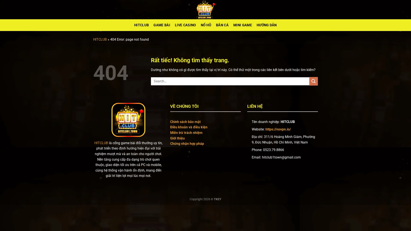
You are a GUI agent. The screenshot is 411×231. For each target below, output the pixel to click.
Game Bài (161, 25)
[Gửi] (313, 81)
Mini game (242, 25)
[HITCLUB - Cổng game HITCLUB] (205, 9)
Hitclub (141, 25)
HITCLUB (100, 39)
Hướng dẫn (267, 25)
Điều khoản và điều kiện (188, 127)
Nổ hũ (206, 25)
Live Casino (185, 25)
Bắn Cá (222, 25)
